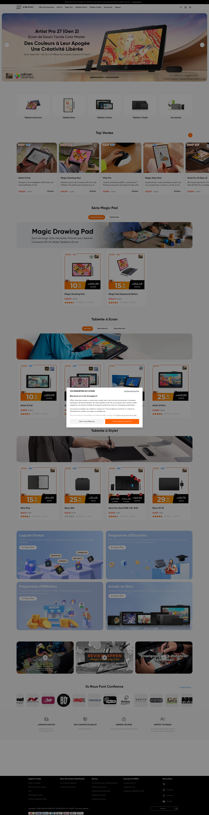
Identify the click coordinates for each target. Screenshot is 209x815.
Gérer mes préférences (87, 421)
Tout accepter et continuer (122, 421)
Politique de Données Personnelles (126, 415)
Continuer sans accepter (131, 391)
